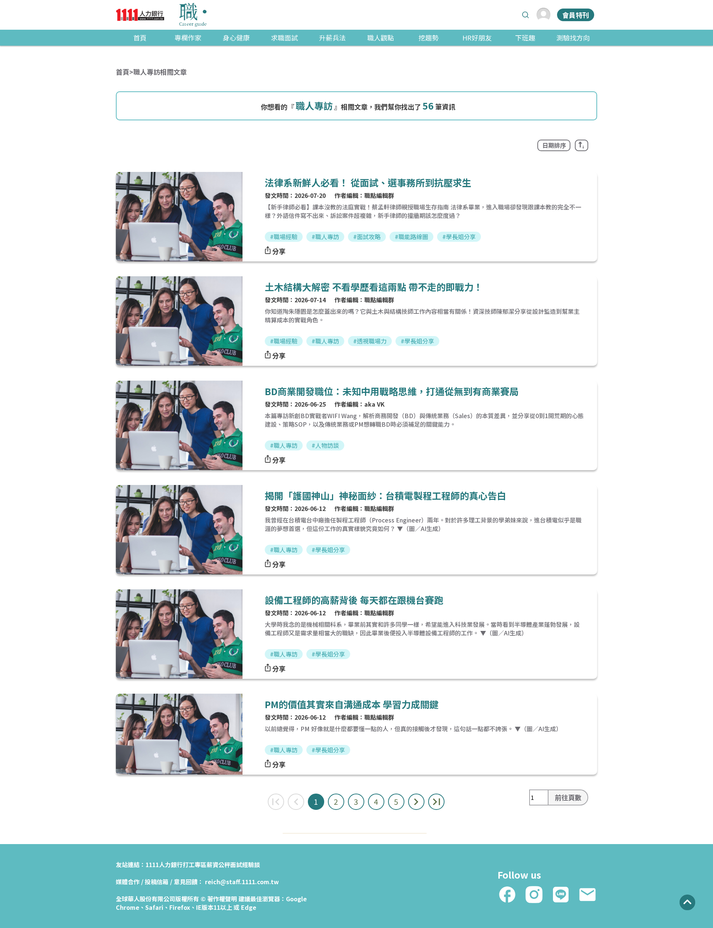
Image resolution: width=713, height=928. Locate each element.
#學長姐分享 (459, 236)
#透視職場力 (370, 340)
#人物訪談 (325, 445)
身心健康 (236, 37)
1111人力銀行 (164, 864)
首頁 (140, 37)
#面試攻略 (367, 236)
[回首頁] (161, 15)
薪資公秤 (218, 864)
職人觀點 (380, 37)
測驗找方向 (573, 37)
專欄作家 (188, 37)
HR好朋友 (477, 37)
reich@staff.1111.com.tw (242, 881)
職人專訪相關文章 (160, 71)
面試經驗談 (245, 864)
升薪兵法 (332, 37)
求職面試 (284, 37)
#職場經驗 (283, 236)
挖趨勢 (429, 37)
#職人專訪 (325, 236)
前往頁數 (568, 797)
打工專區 (194, 864)
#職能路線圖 (411, 236)
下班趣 (525, 37)
